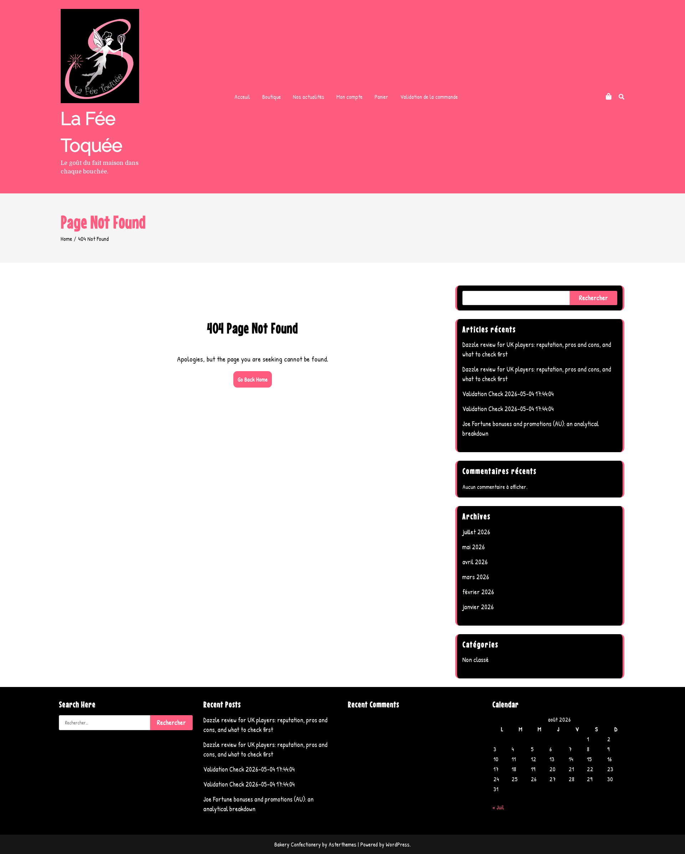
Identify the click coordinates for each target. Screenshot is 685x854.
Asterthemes (342, 844)
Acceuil (242, 97)
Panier (381, 97)
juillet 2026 (476, 531)
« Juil (498, 807)
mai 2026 (473, 546)
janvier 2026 (478, 606)
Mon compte (349, 97)
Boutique (271, 97)
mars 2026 (475, 576)
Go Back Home (253, 379)
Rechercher (593, 297)
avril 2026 (475, 561)
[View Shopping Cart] (609, 96)
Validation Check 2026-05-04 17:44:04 (508, 393)
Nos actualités (308, 97)
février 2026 (478, 591)
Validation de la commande (429, 97)
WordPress (398, 844)
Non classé (475, 659)
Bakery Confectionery (297, 844)
